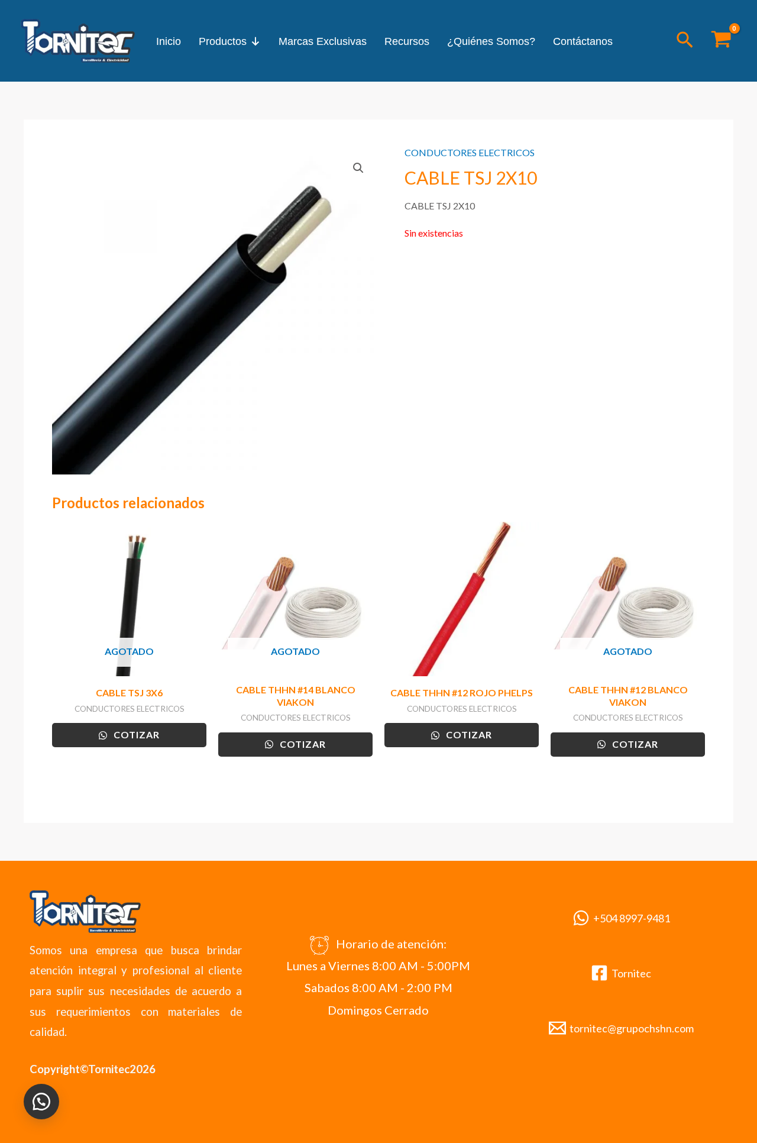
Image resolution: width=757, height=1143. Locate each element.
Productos (223, 41)
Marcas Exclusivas (323, 41)
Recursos (406, 41)
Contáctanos (583, 41)
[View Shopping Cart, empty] (721, 40)
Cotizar (135, 734)
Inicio (168, 41)
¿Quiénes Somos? (491, 41)
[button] (685, 40)
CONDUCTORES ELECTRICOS (470, 152)
